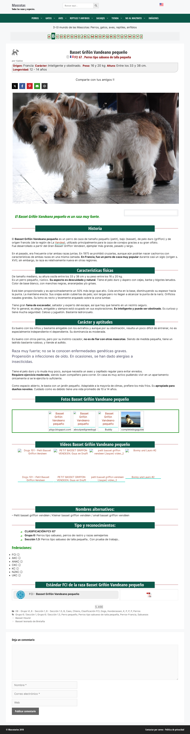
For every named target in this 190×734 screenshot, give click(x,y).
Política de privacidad (174, 729)
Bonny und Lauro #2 (143, 477)
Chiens (76, 611)
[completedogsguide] (132, 419)
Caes (69, 611)
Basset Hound (23, 618)
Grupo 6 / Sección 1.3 (48, 614)
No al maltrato (133, 18)
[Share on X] (15, 86)
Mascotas (18, 5)
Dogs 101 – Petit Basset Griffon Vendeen (35, 478)
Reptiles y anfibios (80, 18)
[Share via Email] (37, 86)
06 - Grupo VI (22, 611)
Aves (60, 18)
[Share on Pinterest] (30, 86)
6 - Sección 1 (38, 611)
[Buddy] (108, 419)
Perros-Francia (128, 614)
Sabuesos (143, 614)
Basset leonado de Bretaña (30, 621)
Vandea (59, 242)
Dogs (103, 611)
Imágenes (154, 18)
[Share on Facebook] (22, 86)
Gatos (49, 18)
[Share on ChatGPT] (45, 86)
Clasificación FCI (90, 611)
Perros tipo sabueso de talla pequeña (99, 614)
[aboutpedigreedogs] (84, 419)
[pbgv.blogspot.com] (59, 419)
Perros (35, 18)
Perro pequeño (69, 614)
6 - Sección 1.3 (54, 611)
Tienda (115, 18)
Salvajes (100, 18)
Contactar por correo (154, 729)
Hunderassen (114, 611)
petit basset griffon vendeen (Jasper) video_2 (107, 478)
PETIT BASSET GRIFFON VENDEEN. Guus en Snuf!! (71, 478)
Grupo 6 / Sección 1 (25, 614)
